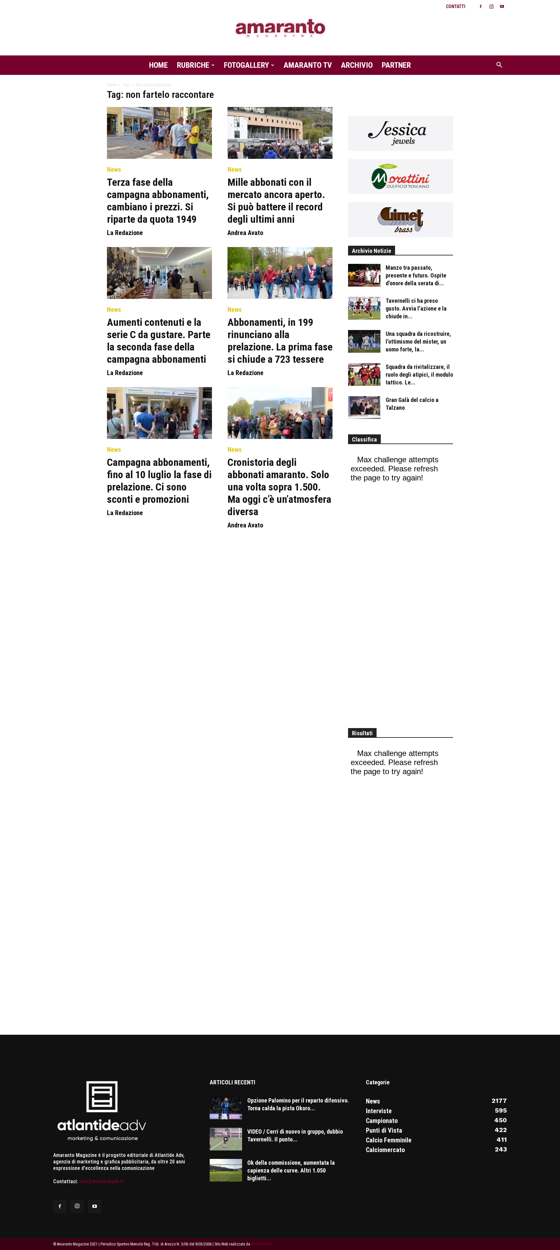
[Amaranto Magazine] (280, 28)
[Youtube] (502, 6)
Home (158, 65)
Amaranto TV (308, 65)
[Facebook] (480, 6)
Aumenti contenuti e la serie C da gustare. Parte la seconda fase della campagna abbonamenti (158, 340)
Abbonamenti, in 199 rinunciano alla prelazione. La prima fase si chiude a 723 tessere (280, 340)
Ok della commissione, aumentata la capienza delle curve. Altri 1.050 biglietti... (291, 1170)
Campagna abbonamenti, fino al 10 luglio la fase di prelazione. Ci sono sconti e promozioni (159, 480)
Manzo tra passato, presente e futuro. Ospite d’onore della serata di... (416, 275)
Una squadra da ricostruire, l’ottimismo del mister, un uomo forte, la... (418, 341)
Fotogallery (246, 65)
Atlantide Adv (261, 1244)
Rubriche (193, 65)
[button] (499, 65)
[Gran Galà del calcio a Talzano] (364, 407)
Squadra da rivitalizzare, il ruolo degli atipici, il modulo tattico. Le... (419, 374)
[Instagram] (491, 6)
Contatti (455, 6)
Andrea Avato (245, 233)
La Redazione (125, 233)
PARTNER (396, 65)
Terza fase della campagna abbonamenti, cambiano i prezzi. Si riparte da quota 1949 (158, 200)
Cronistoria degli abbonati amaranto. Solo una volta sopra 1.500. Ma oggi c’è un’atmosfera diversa (279, 487)
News (114, 169)
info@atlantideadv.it (101, 1181)
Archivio (357, 65)
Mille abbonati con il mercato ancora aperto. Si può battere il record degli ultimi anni (276, 200)
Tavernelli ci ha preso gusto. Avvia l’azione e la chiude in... (416, 308)
